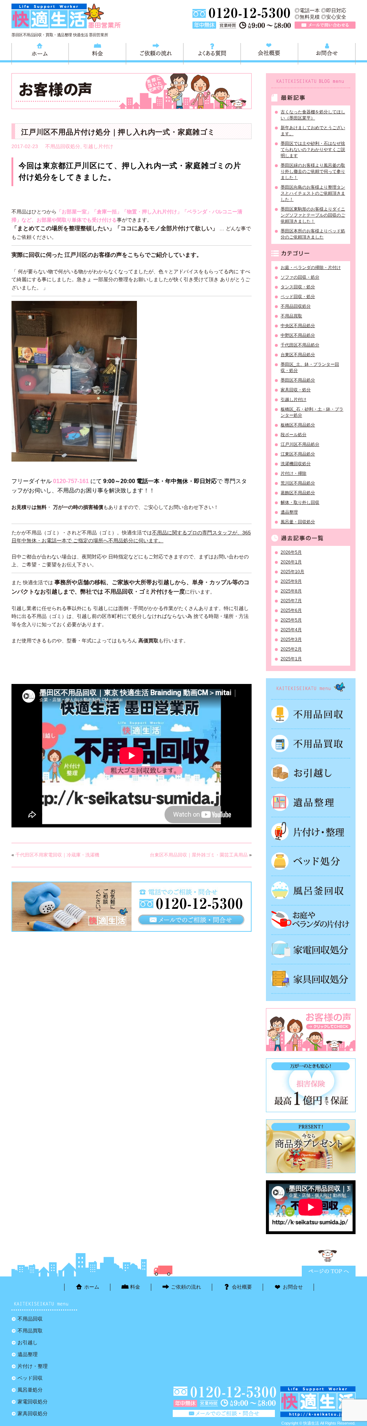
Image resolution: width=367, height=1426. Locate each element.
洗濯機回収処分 (296, 463)
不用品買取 (291, 315)
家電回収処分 (310, 949)
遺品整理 (289, 512)
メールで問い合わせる (325, 25)
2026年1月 (291, 562)
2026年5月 (291, 552)
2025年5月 (291, 620)
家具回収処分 (310, 978)
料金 (97, 52)
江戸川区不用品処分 (300, 444)
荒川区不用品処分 (298, 483)
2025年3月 (291, 639)
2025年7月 (291, 600)
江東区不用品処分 (298, 454)
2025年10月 (292, 571)
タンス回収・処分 (298, 286)
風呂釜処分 (310, 890)
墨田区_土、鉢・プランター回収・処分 (310, 367)
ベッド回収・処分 (298, 296)
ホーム (40, 52)
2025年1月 (291, 658)
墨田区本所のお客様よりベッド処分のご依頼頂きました (313, 234)
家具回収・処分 (296, 389)
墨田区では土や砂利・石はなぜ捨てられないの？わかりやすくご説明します (313, 149)
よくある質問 (212, 52)
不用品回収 (310, 714)
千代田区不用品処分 (300, 345)
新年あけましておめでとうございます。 (313, 130)
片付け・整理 (310, 831)
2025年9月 (291, 581)
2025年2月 (291, 649)
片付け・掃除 (293, 473)
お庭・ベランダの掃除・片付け (311, 267)
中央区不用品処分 (298, 325)
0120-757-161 (71, 481)
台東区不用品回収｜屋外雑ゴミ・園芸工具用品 (199, 855)
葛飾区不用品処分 (298, 492)
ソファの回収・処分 (300, 277)
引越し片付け (98, 146)
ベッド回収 (310, 861)
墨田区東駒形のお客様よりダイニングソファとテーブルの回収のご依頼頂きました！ (313, 215)
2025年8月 (291, 591)
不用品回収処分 (62, 146)
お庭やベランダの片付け (310, 920)
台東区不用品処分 (298, 354)
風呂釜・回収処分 (298, 521)
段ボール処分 (293, 434)
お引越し (310, 773)
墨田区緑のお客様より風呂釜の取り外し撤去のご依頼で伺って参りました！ (313, 171)
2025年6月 (291, 610)
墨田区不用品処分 (298, 380)
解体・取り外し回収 (300, 502)
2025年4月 (291, 629)
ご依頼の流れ (154, 52)
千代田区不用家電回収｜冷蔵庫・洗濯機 (57, 855)
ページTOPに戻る (329, 1271)
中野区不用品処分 (298, 335)
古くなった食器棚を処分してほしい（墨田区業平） (313, 115)
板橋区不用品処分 (298, 425)
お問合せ (326, 52)
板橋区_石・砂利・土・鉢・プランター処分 (312, 412)
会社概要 (269, 52)
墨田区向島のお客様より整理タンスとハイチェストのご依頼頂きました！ (313, 193)
